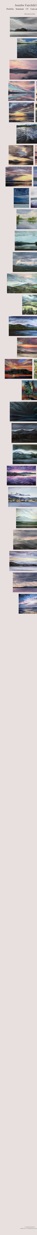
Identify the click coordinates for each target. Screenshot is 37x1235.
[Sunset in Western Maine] (21, 475)
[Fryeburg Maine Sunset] (21, 155)
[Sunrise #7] (19, 176)
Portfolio (10, 9)
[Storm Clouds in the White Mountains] (29, 305)
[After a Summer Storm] (21, 91)
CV (27, 9)
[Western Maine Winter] (21, 198)
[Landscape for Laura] (18, 369)
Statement (20, 9)
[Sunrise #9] (21, 112)
